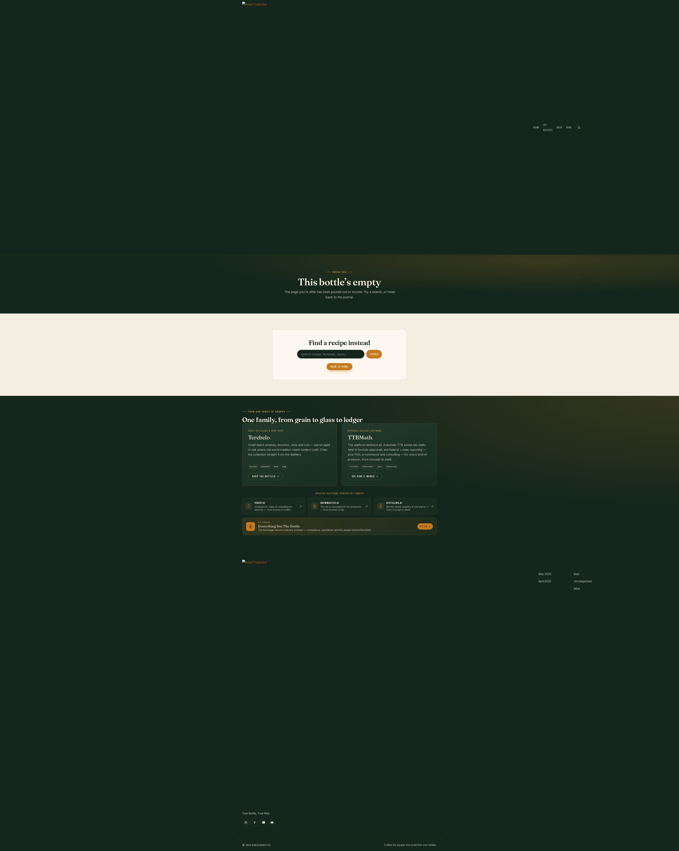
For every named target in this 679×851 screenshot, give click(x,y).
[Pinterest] (263, 822)
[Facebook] (254, 822)
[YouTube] (272, 822)
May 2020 (544, 574)
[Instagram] (245, 822)
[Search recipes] (579, 127)
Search (374, 354)
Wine (569, 127)
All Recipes (548, 127)
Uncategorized (583, 581)
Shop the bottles (263, 476)
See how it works (363, 476)
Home (536, 127)
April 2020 (544, 581)
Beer (559, 127)
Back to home (339, 366)
